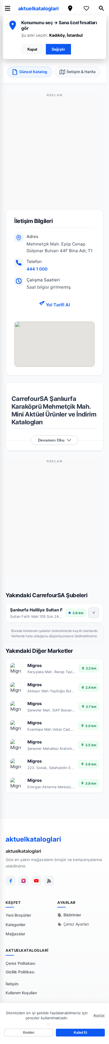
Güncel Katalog (33, 72)
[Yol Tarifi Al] (93, 612)
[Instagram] (23, 881)
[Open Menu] (7, 8)
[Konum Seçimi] (70, 8)
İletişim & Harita (81, 72)
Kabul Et (80, 1033)
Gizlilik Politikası (20, 971)
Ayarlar (99, 1015)
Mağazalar (15, 933)
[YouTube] (36, 881)
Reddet (28, 1033)
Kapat (32, 49)
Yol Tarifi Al (57, 305)
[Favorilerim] (86, 8)
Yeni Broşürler (18, 915)
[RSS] (49, 881)
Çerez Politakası (20, 963)
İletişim (12, 983)
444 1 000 (37, 269)
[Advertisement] (54, 155)
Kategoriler (15, 924)
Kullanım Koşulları (21, 992)
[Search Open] (101, 8)
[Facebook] (11, 881)
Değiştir (58, 49)
